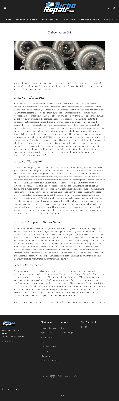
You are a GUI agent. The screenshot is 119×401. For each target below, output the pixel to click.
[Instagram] (86, 327)
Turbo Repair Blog (49, 360)
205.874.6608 (7, 341)
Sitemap (61, 396)
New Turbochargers (25, 19)
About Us (45, 351)
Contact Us (46, 356)
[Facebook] (81, 327)
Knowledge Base (48, 346)
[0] (114, 8)
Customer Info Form (89, 19)
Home (8, 19)
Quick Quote (69, 19)
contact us (100, 302)
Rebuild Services (50, 19)
